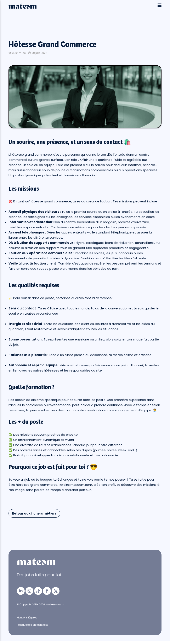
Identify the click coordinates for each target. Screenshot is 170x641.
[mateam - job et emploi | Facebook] (47, 591)
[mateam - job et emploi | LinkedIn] (21, 591)
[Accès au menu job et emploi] (160, 5)
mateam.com (54, 604)
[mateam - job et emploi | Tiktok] (38, 591)
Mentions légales (27, 617)
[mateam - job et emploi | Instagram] (29, 591)
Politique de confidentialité (32, 625)
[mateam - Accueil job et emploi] (22, 8)
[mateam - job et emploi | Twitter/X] (56, 591)
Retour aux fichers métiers (34, 513)
